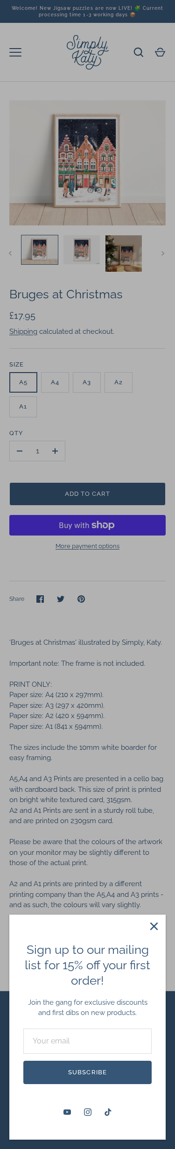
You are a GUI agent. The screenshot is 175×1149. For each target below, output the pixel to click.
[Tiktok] (108, 1112)
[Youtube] (67, 1112)
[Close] (154, 926)
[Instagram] (87, 1112)
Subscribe (87, 1072)
